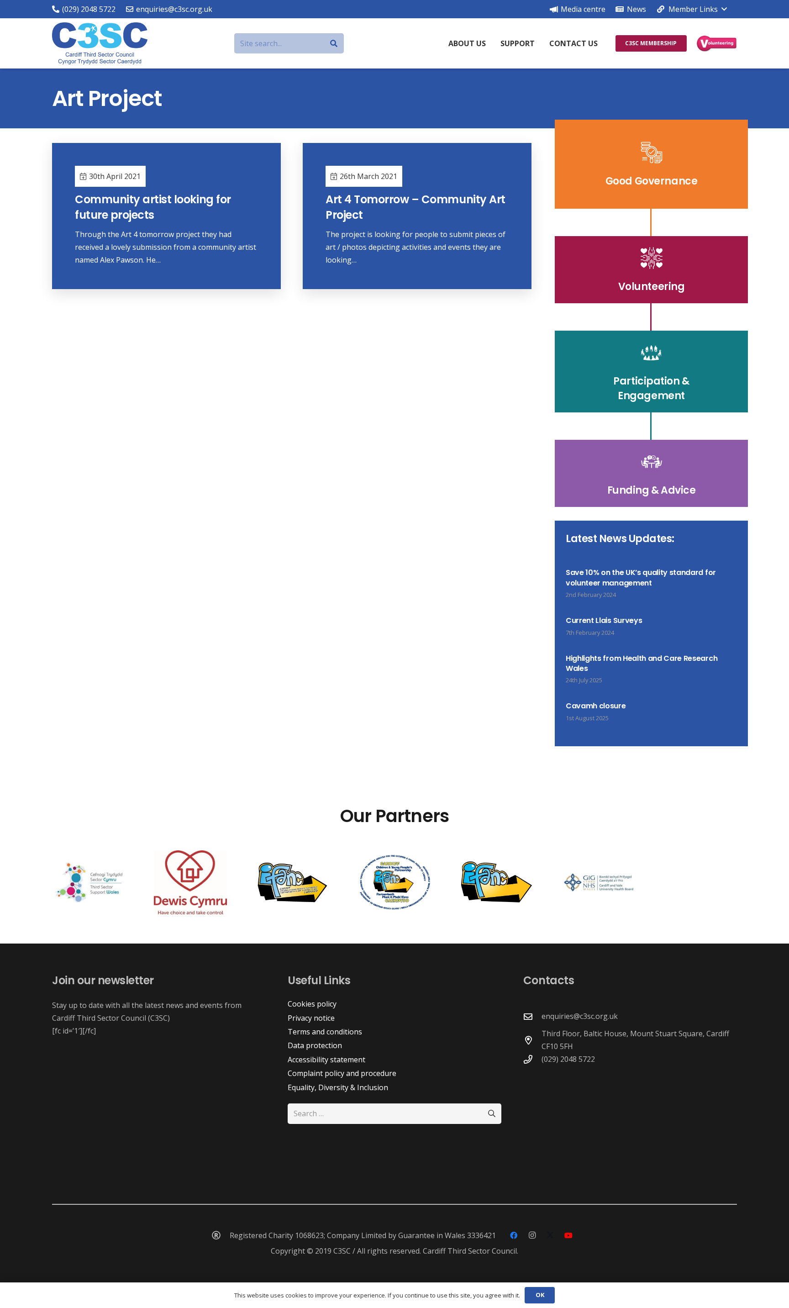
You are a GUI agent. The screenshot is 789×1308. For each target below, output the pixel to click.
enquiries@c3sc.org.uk (580, 1016)
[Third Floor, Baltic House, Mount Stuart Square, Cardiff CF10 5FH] (532, 1040)
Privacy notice (311, 1018)
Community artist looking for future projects (153, 207)
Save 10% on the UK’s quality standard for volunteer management (641, 577)
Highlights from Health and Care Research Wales (641, 663)
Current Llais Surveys (604, 620)
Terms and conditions (325, 1032)
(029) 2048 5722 (568, 1059)
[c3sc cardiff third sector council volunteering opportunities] (717, 44)
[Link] (651, 164)
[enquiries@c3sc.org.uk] (532, 1016)
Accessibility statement (326, 1060)
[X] (550, 1235)
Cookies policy (312, 1004)
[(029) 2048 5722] (532, 1059)
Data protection (315, 1045)
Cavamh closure (596, 706)
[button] (691, 9)
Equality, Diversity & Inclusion (338, 1087)
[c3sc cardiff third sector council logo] (99, 43)
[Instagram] (532, 1235)
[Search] (333, 43)
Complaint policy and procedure (342, 1073)
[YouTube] (568, 1235)
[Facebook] (514, 1235)
